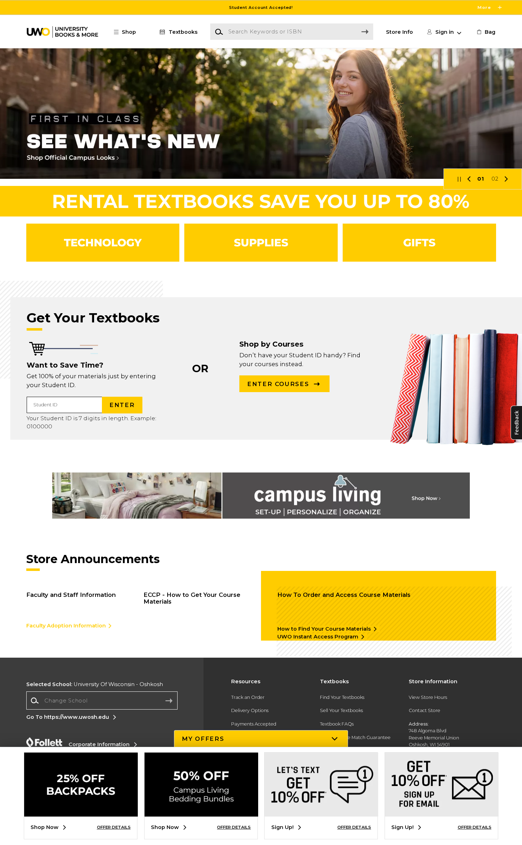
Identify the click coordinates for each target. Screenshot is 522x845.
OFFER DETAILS (114, 827)
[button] (261, 7)
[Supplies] (261, 243)
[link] (485, 32)
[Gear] (419, 243)
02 (495, 179)
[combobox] (102, 700)
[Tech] (103, 243)
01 (480, 179)
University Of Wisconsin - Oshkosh (94, 684)
